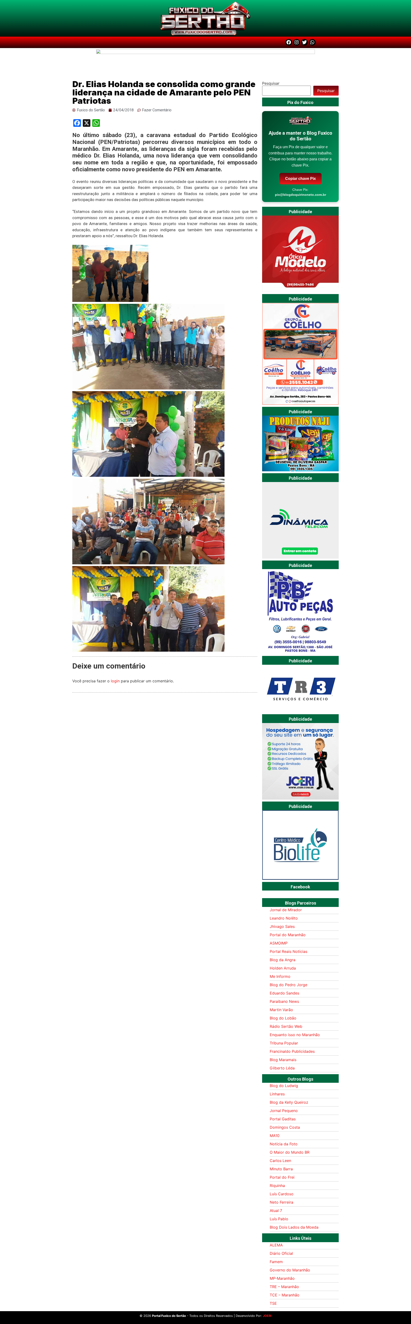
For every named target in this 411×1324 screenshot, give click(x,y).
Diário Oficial (281, 1253)
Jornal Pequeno (284, 1110)
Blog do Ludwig (284, 1085)
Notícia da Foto (284, 1144)
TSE (273, 1303)
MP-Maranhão (282, 1278)
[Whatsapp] (312, 42)
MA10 (274, 1135)
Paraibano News (284, 1001)
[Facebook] (288, 42)
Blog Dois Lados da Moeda (294, 1227)
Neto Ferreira (281, 1202)
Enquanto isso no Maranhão (295, 1034)
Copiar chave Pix (300, 179)
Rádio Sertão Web (286, 1026)
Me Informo (280, 976)
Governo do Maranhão (290, 1270)
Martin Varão (281, 1009)
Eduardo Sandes (284, 993)
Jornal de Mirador (286, 909)
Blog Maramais (283, 1059)
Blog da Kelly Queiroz (289, 1102)
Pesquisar (270, 83)
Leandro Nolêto (284, 918)
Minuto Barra (281, 1168)
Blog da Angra (282, 959)
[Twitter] (304, 42)
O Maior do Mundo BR (289, 1152)
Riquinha (277, 1185)
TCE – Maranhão (284, 1295)
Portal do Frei (282, 1177)
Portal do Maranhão (288, 934)
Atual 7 (276, 1210)
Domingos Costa (285, 1127)
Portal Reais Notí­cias (288, 951)
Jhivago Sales (282, 926)
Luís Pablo (279, 1218)
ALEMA (276, 1245)
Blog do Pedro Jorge (288, 984)
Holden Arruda (283, 968)
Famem (276, 1261)
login (115, 681)
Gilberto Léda (282, 1068)
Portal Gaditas (283, 1119)
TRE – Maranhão (284, 1286)
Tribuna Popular (284, 1043)
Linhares (277, 1094)
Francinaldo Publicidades (292, 1051)
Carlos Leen (280, 1160)
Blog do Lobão (283, 1018)
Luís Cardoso (282, 1193)
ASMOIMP (279, 943)
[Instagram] (296, 42)
